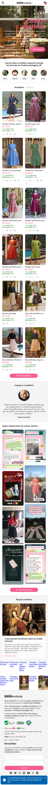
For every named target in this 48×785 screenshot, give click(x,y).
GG (15, 134)
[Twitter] (15, 773)
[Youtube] (28, 773)
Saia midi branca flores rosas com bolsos (17, 360)
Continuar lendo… (11, 656)
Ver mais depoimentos (24, 590)
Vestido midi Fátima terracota (13, 267)
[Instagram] (20, 773)
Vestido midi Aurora (32, 267)
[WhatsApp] (33, 773)
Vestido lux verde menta (34, 170)
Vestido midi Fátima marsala (36, 221)
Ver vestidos (10, 39)
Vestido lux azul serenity (11, 170)
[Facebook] (11, 773)
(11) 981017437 (12, 740)
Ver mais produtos (24, 376)
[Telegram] (37, 773)
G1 (18, 180)
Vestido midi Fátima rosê (11, 221)
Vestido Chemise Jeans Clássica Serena (17, 124)
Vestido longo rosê (32, 124)
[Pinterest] (24, 773)
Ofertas (30, 87)
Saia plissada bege (9, 313)
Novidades (19, 87)
